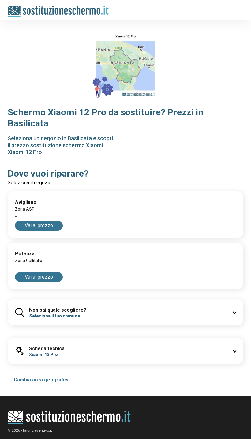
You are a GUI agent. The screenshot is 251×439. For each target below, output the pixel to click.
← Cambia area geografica (39, 380)
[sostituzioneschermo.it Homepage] (69, 417)
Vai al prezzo (39, 225)
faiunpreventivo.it (37, 430)
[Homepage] (58, 8)
